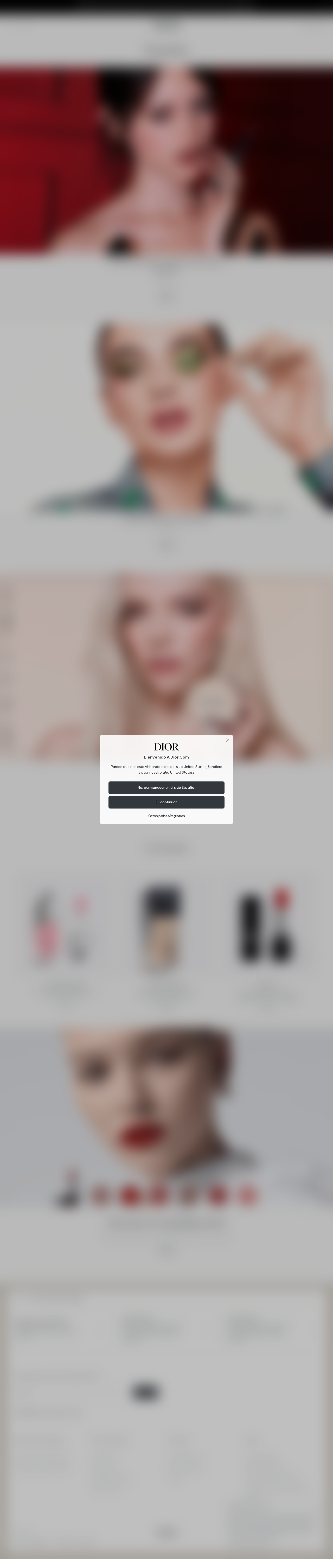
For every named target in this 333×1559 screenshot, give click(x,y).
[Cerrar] (228, 740)
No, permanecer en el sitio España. (166, 787)
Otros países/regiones (166, 816)
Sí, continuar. (167, 802)
